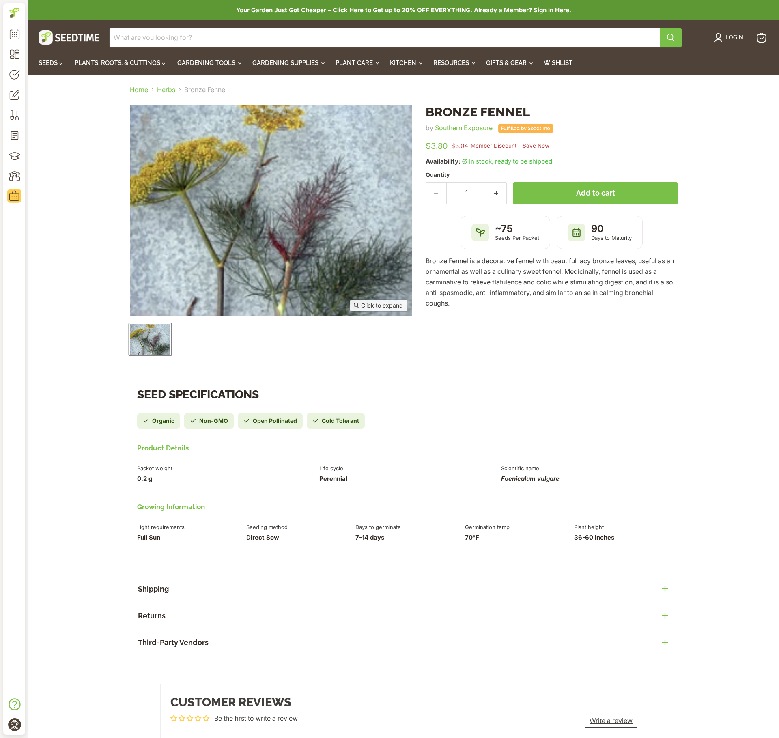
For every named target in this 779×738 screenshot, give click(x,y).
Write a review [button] (611, 720)
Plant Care (355, 63)
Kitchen (404, 63)
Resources (452, 63)
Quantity (438, 175)
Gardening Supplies (286, 63)
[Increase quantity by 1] (496, 193)
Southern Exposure (464, 128)
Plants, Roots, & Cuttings (118, 63)
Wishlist (558, 63)
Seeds (49, 63)
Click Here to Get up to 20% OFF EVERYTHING (401, 10)
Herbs (166, 89)
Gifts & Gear (507, 63)
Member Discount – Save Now (510, 145)
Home (139, 89)
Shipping (153, 589)
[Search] (671, 37)
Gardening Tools (207, 63)
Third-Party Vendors (173, 642)
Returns (152, 615)
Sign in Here (551, 10)
